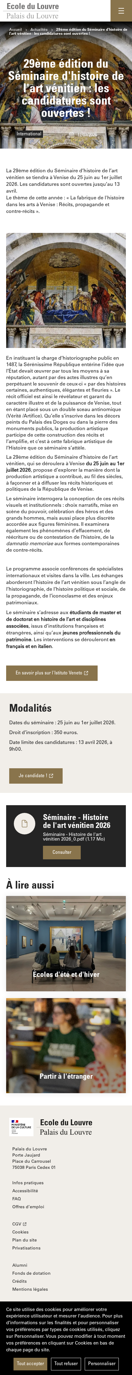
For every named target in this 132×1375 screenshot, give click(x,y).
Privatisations (26, 1248)
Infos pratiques (28, 1182)
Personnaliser (101, 1363)
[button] (121, 11)
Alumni (19, 1265)
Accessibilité (25, 1190)
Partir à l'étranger (66, 1075)
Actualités (39, 29)
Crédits (19, 1281)
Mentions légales (30, 1289)
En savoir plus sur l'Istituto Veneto (49, 673)
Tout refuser (66, 1363)
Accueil (15, 29)
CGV (16, 1224)
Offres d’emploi (28, 1206)
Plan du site (24, 1240)
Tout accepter (30, 1363)
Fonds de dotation (31, 1273)
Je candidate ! (33, 775)
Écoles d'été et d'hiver (66, 973)
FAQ (16, 1198)
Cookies (20, 1232)
